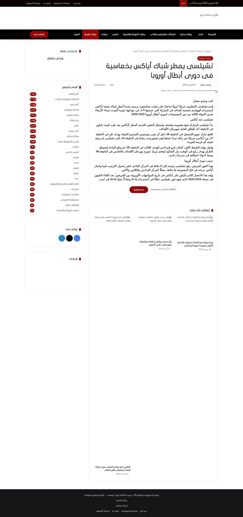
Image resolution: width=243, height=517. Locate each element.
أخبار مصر (74, 104)
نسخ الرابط (139, 189)
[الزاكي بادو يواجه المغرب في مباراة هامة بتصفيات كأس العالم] (112, 340)
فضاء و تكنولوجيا (70, 194)
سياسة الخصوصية (62, 3)
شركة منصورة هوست (94, 495)
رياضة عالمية (90, 34)
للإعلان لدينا (39, 34)
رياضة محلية (186, 34)
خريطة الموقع (33, 3)
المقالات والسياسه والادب (162, 34)
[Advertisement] (88, 17)
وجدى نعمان (205, 85)
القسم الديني (72, 152)
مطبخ (76, 173)
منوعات (75, 189)
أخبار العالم (74, 94)
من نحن (77, 3)
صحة (76, 163)
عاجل (200, 34)
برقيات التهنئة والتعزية (134, 34)
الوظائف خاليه (72, 205)
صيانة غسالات (121, 506)
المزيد (77, 34)
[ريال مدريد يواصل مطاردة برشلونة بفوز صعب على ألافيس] (153, 227)
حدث (76, 179)
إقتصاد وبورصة (71, 110)
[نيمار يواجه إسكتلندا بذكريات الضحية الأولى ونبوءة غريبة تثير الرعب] (195, 227)
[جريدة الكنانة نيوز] (209, 15)
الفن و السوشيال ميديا (68, 141)
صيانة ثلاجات (121, 500)
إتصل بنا (46, 3)
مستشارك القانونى (70, 200)
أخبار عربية (74, 131)
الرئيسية (212, 34)
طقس (76, 157)
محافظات (74, 120)
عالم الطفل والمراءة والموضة (64, 184)
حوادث (104, 34)
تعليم (115, 34)
